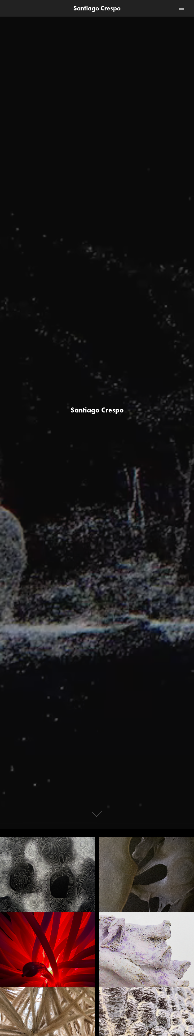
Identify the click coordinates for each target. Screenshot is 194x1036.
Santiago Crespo (97, 8)
